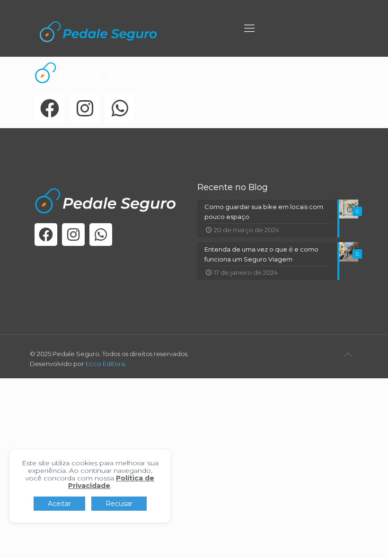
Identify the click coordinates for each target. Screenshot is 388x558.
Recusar (119, 503)
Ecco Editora (105, 363)
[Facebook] (50, 108)
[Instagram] (85, 108)
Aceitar (59, 503)
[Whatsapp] (120, 108)
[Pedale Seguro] (98, 30)
